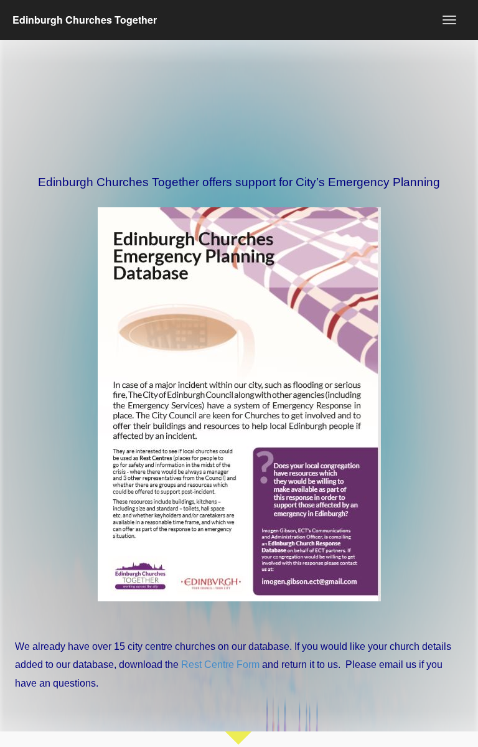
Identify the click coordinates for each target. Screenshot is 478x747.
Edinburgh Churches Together (84, 19)
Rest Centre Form (220, 664)
